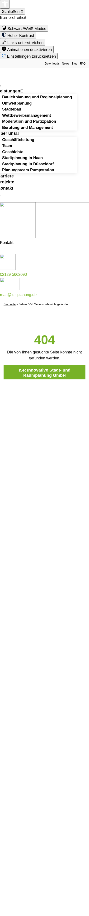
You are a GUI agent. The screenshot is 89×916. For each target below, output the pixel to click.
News (65, 63)
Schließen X (12, 11)
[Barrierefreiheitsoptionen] (5, 4)
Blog (75, 63)
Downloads (52, 63)
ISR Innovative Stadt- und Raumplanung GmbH (44, 373)
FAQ (82, 63)
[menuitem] (24, 28)
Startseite (10, 304)
